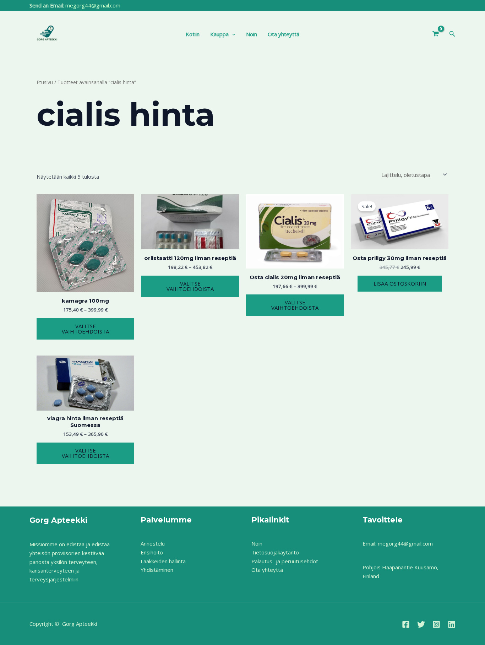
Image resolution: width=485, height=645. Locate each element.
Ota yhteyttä (283, 34)
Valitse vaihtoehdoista (85, 328)
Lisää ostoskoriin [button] (400, 283)
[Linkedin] (452, 624)
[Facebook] (406, 624)
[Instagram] (436, 624)
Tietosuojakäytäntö (275, 552)
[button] (232, 34)
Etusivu (45, 82)
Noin (251, 34)
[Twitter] (421, 624)
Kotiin (193, 34)
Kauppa (219, 34)
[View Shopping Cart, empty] (435, 34)
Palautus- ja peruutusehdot (284, 561)
